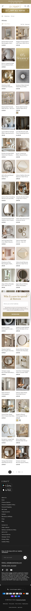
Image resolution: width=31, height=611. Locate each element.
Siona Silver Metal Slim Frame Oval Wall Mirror (8, 415)
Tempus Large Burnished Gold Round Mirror (8, 371)
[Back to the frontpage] (2, 16)
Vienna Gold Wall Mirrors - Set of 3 (21, 241)
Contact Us (5, 525)
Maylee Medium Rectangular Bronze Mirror (7, 350)
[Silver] (20, 420)
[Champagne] (17, 420)
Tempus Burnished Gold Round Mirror (7, 461)
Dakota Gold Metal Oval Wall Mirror (21, 393)
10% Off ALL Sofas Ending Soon (15, 1)
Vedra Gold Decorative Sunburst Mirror (22, 219)
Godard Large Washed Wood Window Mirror (22, 328)
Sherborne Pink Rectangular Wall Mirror (7, 263)
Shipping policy (25, 603)
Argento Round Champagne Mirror (21, 415)
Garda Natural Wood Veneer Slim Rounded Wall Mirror (22, 350)
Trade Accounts (6, 511)
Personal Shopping (6, 507)
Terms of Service (6, 534)
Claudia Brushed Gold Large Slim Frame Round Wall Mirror (22, 197)
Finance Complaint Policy (8, 504)
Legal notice (20, 607)
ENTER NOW (15, 314)
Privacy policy (11, 603)
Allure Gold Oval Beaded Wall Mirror (21, 439)
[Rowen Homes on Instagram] (7, 570)
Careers (4, 514)
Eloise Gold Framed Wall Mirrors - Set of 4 (8, 107)
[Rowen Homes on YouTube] (11, 570)
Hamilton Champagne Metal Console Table (22, 371)
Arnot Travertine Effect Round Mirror (22, 154)
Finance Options (6, 502)
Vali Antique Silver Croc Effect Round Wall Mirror (7, 241)
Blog (3, 521)
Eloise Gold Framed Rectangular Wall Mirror (7, 42)
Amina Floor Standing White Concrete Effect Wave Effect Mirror (8, 197)
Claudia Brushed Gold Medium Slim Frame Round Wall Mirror (8, 219)
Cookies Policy (5, 541)
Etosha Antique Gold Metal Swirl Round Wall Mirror (8, 154)
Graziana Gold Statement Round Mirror (7, 86)
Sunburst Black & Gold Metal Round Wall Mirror (22, 86)
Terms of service (18, 603)
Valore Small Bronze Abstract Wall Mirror (22, 262)
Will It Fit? (4, 532)
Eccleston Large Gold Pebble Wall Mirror (8, 439)
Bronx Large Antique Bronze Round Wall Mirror (8, 64)
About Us (4, 497)
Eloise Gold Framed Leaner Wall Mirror (21, 107)
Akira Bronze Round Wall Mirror (7, 175)
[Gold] (17, 112)
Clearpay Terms (6, 537)
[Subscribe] (25, 557)
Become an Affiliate (7, 516)
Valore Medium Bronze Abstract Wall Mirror (22, 175)
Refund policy (5, 603)
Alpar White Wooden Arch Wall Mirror (8, 284)
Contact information (13, 607)
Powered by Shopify (21, 599)
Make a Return (5, 527)
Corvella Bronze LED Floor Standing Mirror (22, 132)
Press (3, 519)
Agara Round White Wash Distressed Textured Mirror (22, 284)
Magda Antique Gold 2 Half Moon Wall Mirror (22, 42)
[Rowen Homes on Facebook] (3, 570)
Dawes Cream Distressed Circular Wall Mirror (7, 328)
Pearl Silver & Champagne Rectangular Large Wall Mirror (7, 393)
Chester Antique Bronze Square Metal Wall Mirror (22, 461)
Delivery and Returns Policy (9, 529)
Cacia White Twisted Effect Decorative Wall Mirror (8, 132)
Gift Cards (4, 509)
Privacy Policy (5, 539)
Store (3, 500)
